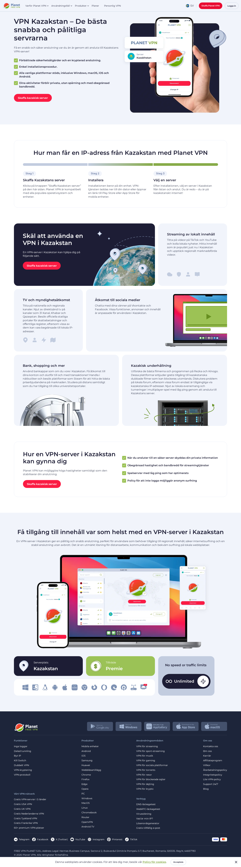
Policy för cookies (154, 862)
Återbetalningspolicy (215, 770)
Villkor (207, 765)
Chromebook (89, 812)
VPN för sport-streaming (150, 751)
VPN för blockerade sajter (150, 779)
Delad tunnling (22, 751)
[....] (11, 6)
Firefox (85, 779)
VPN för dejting (145, 784)
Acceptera (178, 862)
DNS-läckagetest (146, 804)
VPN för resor (144, 774)
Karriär (207, 755)
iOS (83, 755)
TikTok (133, 839)
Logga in (231, 6)
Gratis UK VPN (22, 809)
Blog (206, 789)
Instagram (98, 839)
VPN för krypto (144, 789)
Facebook (42, 839)
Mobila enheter (90, 746)
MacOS (85, 803)
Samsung (86, 760)
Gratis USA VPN (23, 804)
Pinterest (117, 839)
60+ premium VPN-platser (29, 827)
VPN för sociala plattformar (152, 765)
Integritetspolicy (212, 774)
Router (85, 817)
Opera (84, 789)
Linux (84, 807)
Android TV (87, 826)
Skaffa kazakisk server (33, 97)
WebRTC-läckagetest (148, 809)
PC (83, 793)
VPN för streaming (147, 746)
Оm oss (207, 751)
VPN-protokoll (22, 774)
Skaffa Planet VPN (210, 5)
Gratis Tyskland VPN (25, 818)
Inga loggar (20, 746)
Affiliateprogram (212, 760)
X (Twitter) (62, 839)
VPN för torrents (145, 770)
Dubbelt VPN (21, 765)
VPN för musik (144, 755)
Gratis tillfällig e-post (148, 828)
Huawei (85, 765)
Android (86, 751)
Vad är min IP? (144, 818)
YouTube (80, 839)
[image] (25, 687)
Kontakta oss (210, 746)
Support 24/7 (210, 784)
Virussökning (143, 813)
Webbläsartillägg (91, 770)
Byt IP (17, 755)
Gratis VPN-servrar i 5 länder (30, 799)
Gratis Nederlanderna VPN (29, 813)
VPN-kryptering (23, 770)
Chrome (86, 774)
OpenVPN (87, 822)
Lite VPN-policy (212, 779)
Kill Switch (20, 760)
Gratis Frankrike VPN (26, 823)
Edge (84, 784)
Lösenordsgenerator (147, 823)
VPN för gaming (145, 760)
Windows (86, 798)
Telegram (24, 839)
